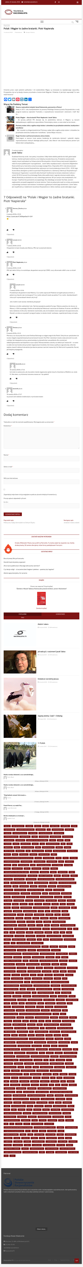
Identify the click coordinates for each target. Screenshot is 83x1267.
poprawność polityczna (36, 1039)
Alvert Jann (69, 829)
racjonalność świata (41, 1063)
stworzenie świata (71, 1095)
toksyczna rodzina (55, 1113)
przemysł (58, 1053)
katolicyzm (18, 957)
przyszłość (38, 1060)
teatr (13, 1109)
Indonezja (55, 925)
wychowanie (36, 1145)
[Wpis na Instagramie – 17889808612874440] (41, 1204)
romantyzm (47, 1074)
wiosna (17, 1138)
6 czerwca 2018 (8, 32)
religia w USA (71, 1067)
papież (25, 1021)
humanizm (30, 921)
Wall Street (52, 1131)
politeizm (22, 1035)
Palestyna (8, 1021)
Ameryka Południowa (20, 833)
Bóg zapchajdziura (59, 851)
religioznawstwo (56, 1070)
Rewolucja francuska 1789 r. (13, 1074)
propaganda (8, 1053)
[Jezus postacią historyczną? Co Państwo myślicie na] (67, 1219)
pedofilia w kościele (19, 1024)
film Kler (38, 904)
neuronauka (61, 1003)
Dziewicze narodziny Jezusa (48, 679)
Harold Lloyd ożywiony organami (14, 562)
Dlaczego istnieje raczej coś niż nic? (15, 875)
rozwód (15, 1078)
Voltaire (42, 1131)
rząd (53, 1078)
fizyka (62, 904)
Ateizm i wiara (43, 624)
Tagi (22, 617)
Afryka (74, 826)
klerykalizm (50, 957)
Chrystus (73, 858)
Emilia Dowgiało (20, 890)
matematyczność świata (41, 985)
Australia (7, 844)
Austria (16, 844)
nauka (21, 1003)
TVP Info (42, 1120)
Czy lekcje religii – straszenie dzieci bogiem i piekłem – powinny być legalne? (29, 569)
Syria (51, 1102)
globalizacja (17, 911)
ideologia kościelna (59, 921)
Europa (28, 32)
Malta (27, 982)
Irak (70, 929)
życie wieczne (73, 1152)
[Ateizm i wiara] (20, 624)
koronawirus (45, 964)
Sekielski (70, 1081)
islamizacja (20, 932)
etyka (45, 893)
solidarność (32, 1088)
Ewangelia (8, 900)
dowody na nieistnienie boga (65, 879)
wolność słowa (51, 1141)
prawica (46, 1046)
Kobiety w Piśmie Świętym (12, 960)
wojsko (68, 1138)
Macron (57, 978)
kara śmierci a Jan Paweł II (12, 953)
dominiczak (8, 879)
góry (47, 911)
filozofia (55, 904)
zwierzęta (50, 1152)
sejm (63, 1081)
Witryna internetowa (11, 478)
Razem (28, 1067)
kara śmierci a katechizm (30, 953)
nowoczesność (9, 1010)
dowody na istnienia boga (46, 879)
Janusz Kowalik (68, 936)
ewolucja (29, 900)
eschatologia (36, 893)
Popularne (23, 614)
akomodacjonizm (57, 829)
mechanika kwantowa (11, 989)
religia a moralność (46, 1067)
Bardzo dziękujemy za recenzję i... (14, 816)
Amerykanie (33, 833)
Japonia (7, 939)
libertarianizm (59, 975)
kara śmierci (56, 950)
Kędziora (26, 957)
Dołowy (74, 875)
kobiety (65, 957)
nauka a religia (31, 1003)
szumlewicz (39, 1106)
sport (19, 1092)
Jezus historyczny (56, 939)
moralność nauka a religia (40, 996)
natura (14, 1003)
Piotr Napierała (18, 262)
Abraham (29, 826)
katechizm (8, 957)
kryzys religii (21, 971)
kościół (63, 964)
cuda (32, 865)
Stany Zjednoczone (19, 1095)
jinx (13, 943)
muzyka (72, 996)
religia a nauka (59, 1067)
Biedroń (59, 847)
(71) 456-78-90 (10, 1244)
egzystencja (24, 886)
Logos (7, 978)
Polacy (14, 1035)
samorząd (14, 1081)
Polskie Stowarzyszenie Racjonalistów (16, 1039)
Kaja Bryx (63, 946)
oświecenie (63, 1017)
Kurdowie (16, 975)
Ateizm (53, 840)
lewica (33, 975)
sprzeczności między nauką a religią (61, 1092)
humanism (21, 921)
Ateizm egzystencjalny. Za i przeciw (15, 573)
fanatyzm (61, 900)
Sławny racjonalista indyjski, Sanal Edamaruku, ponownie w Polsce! (39, 107)
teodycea (37, 1109)
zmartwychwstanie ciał (67, 1148)
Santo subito (24, 1081)
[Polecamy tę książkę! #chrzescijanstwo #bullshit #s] (16, 1219)
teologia (46, 1109)
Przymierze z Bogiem (11, 1060)
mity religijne (66, 992)
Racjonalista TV (8, 1260)
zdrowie (25, 1148)
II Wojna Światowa (10, 925)
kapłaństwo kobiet (43, 950)
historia (32, 32)
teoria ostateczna (67, 1109)
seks (6, 1085)
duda (6, 883)
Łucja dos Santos (17, 978)
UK (12, 1124)
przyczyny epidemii (23, 1056)
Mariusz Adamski (26, 985)
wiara (30, 1134)
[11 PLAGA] (20, 743)
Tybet (61, 1120)
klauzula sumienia (38, 957)
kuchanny (71, 971)
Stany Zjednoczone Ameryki (36, 1095)
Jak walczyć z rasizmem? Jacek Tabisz (51, 651)
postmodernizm (9, 1042)
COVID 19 (69, 861)
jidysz (6, 943)
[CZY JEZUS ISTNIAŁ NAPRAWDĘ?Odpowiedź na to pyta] (67, 1204)
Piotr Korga (8, 1028)
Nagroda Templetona (35, 1000)
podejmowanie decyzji (68, 1031)
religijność (15, 1070)
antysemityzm (9, 840)
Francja (7, 907)
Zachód (69, 1145)
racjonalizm (18, 1063)
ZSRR (41, 1152)
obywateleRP (56, 1010)
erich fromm (25, 893)
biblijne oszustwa (48, 847)
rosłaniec (63, 1074)
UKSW (27, 1124)
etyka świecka (66, 893)
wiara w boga (39, 1134)
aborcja (7, 826)
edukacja (7, 886)
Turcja (34, 1120)
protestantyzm (20, 1053)
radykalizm (69, 1063)
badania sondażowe (52, 844)
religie (7, 1070)
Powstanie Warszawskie (25, 1042)
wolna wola (18, 1141)
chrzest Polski (52, 861)
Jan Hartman (19, 936)
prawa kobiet (52, 1042)
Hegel (57, 914)
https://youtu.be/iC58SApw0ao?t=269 (19, 216)
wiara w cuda (50, 1134)
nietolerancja (30, 1007)
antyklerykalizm (55, 836)
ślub (57, 1085)
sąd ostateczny (69, 1078)
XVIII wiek (61, 1145)
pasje (48, 1021)
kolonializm (34, 960)
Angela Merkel (25, 836)
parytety (33, 1021)
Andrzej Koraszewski (11, 836)
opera (63, 1014)
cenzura (38, 858)
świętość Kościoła (29, 1102)
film (31, 904)
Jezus (45, 939)
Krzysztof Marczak (34, 971)
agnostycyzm (40, 829)
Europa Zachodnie (47, 897)
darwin (27, 868)
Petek (39, 1024)
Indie (47, 925)
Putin (69, 1060)
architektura (20, 840)
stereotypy (59, 1095)
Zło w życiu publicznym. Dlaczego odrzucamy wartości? (22, 566)
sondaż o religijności (44, 1088)
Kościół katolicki (9, 968)
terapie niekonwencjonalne (12, 1113)
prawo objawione (55, 1049)
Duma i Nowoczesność (18, 883)
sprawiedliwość (28, 1092)
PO (31, 1031)
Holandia (53, 918)
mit (34, 992)
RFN (26, 1074)
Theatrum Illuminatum (40, 1113)
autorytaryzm (25, 844)
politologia (40, 1035)
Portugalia (59, 1039)
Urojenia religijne (71, 1127)
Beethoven (8, 847)
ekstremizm (8, 890)
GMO (40, 911)
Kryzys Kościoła (9, 971)
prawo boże (63, 1046)
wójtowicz (8, 1141)
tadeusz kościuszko (59, 1106)
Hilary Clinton (9, 918)
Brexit (15, 854)
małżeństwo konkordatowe (60, 982)
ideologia (47, 921)
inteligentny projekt (21, 929)
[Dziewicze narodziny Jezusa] (20, 679)
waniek (61, 1131)
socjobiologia (21, 1088)
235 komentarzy (53, 682)
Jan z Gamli (41, 936)
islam (12, 932)
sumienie (7, 1099)
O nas (55, 1260)
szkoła (7, 1106)
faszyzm (7, 904)
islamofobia (39, 932)
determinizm (62, 872)
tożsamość (32, 1116)
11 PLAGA (41, 743)
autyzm (35, 844)
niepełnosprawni (18, 1007)
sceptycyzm (45, 1081)
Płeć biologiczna (9, 1031)
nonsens (40, 1007)
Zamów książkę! (41, 608)
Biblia (38, 847)
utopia (35, 1131)
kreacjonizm (48, 968)
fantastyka (71, 900)
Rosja (55, 1074)
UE (6, 1124)
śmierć (64, 1085)
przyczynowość (9, 1056)
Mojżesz (7, 996)
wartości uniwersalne (11, 1134)
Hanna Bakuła (39, 914)
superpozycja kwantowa (21, 1099)
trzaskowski (25, 1120)
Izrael (69, 932)
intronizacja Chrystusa (58, 929)
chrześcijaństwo (26, 861)
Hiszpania (44, 918)
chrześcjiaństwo (39, 861)
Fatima (15, 904)
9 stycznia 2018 (43, 627)
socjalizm (72, 1085)
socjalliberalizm (9, 1088)
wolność (27, 1141)
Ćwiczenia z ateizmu (43, 865)
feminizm (23, 904)
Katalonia (73, 953)
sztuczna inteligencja (18, 1106)
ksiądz (55, 971)
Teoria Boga (55, 1109)
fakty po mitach (51, 900)
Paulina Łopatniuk (68, 1021)
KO (58, 957)
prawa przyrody (64, 1042)
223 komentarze (52, 719)
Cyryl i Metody (57, 865)
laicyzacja (25, 975)
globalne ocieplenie (29, 911)
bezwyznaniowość (27, 847)
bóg (28, 851)
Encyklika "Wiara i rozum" (36, 890)
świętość (17, 1102)
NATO (7, 1003)
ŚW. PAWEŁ (34, 1099)
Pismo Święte (51, 1028)
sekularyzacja (15, 1085)
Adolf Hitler (65, 826)
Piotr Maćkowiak (20, 1028)
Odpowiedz (10, 234)
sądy (6, 1081)
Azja (42, 844)
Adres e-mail (8, 467)
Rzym (59, 1078)
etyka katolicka (54, 893)
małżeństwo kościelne (11, 985)
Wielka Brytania (70, 1134)
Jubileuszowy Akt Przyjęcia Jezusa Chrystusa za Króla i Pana (22, 946)
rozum (7, 1078)
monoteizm (17, 996)
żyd (6, 1155)
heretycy (65, 914)
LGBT (40, 975)
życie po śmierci (61, 1152)
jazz (39, 939)
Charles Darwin (48, 858)
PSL (46, 1060)
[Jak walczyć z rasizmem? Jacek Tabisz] (20, 651)
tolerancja (66, 1113)
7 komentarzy (18, 32)
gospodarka (56, 911)
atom (67, 840)
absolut (38, 826)
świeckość (8, 1102)
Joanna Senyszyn (37, 943)
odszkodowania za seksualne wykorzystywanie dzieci (35, 1014)
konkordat (73, 960)
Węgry (23, 1134)
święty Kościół (42, 1102)
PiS (42, 1028)
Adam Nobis (54, 826)
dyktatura (53, 883)
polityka (57, 1035)
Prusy (42, 1053)
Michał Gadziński (68, 989)
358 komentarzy (53, 627)
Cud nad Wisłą (23, 865)
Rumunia (45, 1078)
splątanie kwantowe (59, 1088)
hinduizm (19, 918)
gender (54, 907)
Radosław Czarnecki (56, 1063)
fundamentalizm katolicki (41, 907)
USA (28, 1131)
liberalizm (48, 975)
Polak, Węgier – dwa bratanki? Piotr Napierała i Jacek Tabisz (36, 117)
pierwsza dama (65, 1024)
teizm (29, 1109)
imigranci (31, 925)
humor (39, 921)
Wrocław (7, 1145)
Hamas (20, 914)
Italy (62, 932)
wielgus (60, 1134)
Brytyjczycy (24, 854)
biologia (67, 847)
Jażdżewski (31, 939)
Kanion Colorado (10, 950)
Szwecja (48, 1106)
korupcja (55, 964)
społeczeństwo (9, 1092)
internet (46, 929)
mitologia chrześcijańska (45, 992)
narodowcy (60, 1000)
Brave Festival (72, 851)
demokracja (44, 872)
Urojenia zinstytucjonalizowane (14, 1131)
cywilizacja (68, 865)
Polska (65, 1035)
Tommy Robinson (10, 1116)
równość (72, 1074)
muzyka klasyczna (10, 1000)
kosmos (39, 968)
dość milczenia (31, 879)
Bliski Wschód (9, 851)
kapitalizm (32, 950)
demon (53, 872)
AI (48, 829)
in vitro (40, 925)
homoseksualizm (9, 921)
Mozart (53, 996)
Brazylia (7, 854)
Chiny (65, 858)
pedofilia (7, 1024)
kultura (7, 975)
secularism (55, 1081)
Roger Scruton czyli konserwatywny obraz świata (33, 136)
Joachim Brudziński (23, 943)
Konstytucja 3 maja (33, 964)
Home (49, 1260)
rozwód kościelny (25, 1078)
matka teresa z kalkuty (69, 985)
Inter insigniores (35, 929)
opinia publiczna (9, 1017)
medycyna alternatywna (44, 989)
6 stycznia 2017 (43, 654)
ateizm (60, 840)
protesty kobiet (32, 1053)
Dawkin (46, 868)
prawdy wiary (36, 1046)
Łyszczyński (48, 978)
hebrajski (49, 914)
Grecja (65, 911)
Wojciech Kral (51, 1138)
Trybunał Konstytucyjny (12, 1120)
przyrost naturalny (26, 1060)
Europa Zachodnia (33, 897)
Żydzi (12, 1155)
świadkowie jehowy (47, 1099)
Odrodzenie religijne (11, 1014)
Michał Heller (9, 992)
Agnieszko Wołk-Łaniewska (25, 829)
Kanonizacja (21, 950)
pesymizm (31, 1024)
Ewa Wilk (67, 897)
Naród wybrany (49, 1000)
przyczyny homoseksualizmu (40, 1056)
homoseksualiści (64, 918)
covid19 (7, 865)
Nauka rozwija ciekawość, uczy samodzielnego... (19, 774)
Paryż (41, 1021)
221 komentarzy (53, 746)
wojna (61, 1138)
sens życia (25, 1085)
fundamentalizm (26, 907)
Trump (68, 1116)
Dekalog (54, 868)
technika (21, 1109)
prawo (54, 1046)
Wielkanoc (8, 1138)
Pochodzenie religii (41, 1031)
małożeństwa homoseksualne (13, 982)
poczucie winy (55, 1031)
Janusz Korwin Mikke (54, 936)
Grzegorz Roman (10, 914)
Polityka (7, 25)
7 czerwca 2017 (43, 746)
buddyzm (33, 854)
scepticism (35, 1081)
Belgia (17, 847)
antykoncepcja (68, 836)
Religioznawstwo (42, 1070)
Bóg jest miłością (38, 851)
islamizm (29, 932)
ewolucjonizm (39, 900)
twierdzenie (52, 1120)
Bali (63, 844)
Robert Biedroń (35, 1074)
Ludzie (27, 978)
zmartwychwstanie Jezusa (12, 1152)
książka (63, 971)
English (49, 890)
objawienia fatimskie (32, 1010)
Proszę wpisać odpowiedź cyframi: (15, 498)
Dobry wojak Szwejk (45, 875)
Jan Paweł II (30, 936)
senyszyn (34, 1085)
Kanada (72, 946)
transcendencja (58, 1116)
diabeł (71, 872)
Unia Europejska (37, 1124)
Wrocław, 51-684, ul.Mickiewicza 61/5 (17, 1241)
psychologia (60, 1060)
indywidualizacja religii (68, 925)
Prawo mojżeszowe (27, 1049)
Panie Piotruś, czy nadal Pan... (13, 805)
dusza (30, 883)
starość (50, 1095)
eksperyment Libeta (64, 886)
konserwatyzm (9, 964)
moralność (27, 996)
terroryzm (27, 1113)
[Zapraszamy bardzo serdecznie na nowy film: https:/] (41, 1219)
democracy (34, 872)
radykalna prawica (10, 1067)
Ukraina (19, 1124)
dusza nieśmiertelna (41, 883)
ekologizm (42, 886)
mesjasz (57, 989)
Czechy (7, 868)
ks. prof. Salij (46, 971)
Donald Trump (19, 879)
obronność (45, 1010)
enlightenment (59, 890)
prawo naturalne (41, 1049)
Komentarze (60, 614)
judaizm (45, 946)
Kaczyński (54, 946)
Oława (56, 1014)
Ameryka (7, 833)
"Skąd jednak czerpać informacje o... (15, 795)
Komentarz (8, 426)
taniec (7, 1109)
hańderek (28, 914)
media (22, 989)
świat (69, 1099)
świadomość (60, 1099)
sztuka (30, 1106)
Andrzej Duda (59, 833)
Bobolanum (20, 851)
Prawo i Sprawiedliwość (12, 1049)
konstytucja (20, 964)
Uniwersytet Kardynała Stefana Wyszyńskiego (18, 1127)
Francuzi (15, 907)
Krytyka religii (72, 968)
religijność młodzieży (28, 1070)
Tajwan (71, 1106)
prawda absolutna (10, 1046)
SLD (51, 1085)
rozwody (36, 1078)
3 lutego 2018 (42, 719)
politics (31, 1035)
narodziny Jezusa (72, 1000)
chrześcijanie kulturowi (11, 861)
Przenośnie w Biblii (70, 1053)
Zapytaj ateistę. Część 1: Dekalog (50, 716)
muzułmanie (62, 996)
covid (61, 861)
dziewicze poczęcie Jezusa (67, 883)
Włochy (34, 1138)
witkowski (25, 1138)
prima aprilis (67, 1049)
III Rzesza (22, 925)
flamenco (70, 904)
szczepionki (67, 1102)
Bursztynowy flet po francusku (14, 558)
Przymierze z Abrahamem (68, 1056)
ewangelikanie (19, 900)
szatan (58, 1102)
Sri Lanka (7, 1095)
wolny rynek (62, 1141)
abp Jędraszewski (18, 826)
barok (69, 844)
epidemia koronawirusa (11, 893)
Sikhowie (43, 1085)
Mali (64, 978)
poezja (7, 1035)
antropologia (43, 836)
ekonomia (52, 886)
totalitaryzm (22, 1116)
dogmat (57, 875)
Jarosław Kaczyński (18, 939)
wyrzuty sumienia (49, 1145)
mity (57, 992)
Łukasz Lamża (37, 978)
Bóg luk (48, 851)
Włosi (42, 1138)
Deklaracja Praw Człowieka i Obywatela (16, 872)
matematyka (55, 985)
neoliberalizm (50, 1003)
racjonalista (8, 1063)
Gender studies (64, 907)
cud (15, 865)
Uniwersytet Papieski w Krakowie (44, 1127)
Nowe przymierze (61, 1007)
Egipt (15, 886)
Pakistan (73, 1017)
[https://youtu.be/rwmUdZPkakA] (16, 1204)
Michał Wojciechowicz (23, 992)
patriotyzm (57, 1021)
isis (6, 932)
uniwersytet (49, 1124)
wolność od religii (38, 1141)
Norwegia (49, 1007)
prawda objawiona (24, 1046)
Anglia (34, 836)
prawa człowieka (40, 1042)
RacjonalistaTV (10, 1251)
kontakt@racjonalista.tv (30, 2)
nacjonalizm (22, 1000)
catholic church (44, 854)
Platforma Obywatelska (65, 1028)
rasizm (21, 1067)
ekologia (33, 886)
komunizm (63, 960)
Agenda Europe (9, 829)
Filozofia (46, 904)
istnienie (48, 932)
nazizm (41, 1003)
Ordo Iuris (29, 1017)
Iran (76, 929)
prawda (74, 1042)
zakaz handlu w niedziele (12, 1148)
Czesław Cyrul (17, 868)
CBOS (54, 854)
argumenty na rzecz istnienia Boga (37, 840)
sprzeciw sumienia (42, 1092)
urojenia (60, 1127)
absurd (45, 826)
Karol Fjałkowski (61, 953)
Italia (56, 932)
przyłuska (54, 1056)
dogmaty (65, 875)
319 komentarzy (53, 654)
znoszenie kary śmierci (30, 1152)
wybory (27, 1145)
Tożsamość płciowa (44, 1116)
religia (35, 1067)
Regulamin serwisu (65, 1260)
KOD (25, 960)
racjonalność (29, 1063)
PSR (52, 1060)
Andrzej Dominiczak (45, 833)
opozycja (20, 1017)
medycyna (31, 989)
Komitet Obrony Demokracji (49, 960)
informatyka (8, 929)
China (58, 858)
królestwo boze (60, 968)
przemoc (49, 1053)
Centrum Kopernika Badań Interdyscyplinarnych (18, 858)
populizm (49, 1039)
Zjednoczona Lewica (37, 1148)
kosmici (31, 968)
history (36, 918)
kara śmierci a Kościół (47, 953)
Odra (64, 1010)
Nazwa (6, 455)
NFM (69, 1003)
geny (74, 907)
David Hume (36, 868)
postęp (68, 1039)
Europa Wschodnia (18, 897)
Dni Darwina (32, 875)
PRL (75, 1049)
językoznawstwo (69, 939)
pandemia (17, 1021)
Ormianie (54, 1017)
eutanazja (58, 897)
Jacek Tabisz (17, 152)
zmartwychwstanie (51, 1148)
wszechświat (17, 1145)
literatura (69, 975)
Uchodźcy (69, 1120)
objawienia (20, 1010)
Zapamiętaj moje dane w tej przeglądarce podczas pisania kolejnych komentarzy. (30, 494)
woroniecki (73, 1141)
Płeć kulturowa (22, 1031)
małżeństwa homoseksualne (40, 982)
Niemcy (7, 1007)
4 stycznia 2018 (43, 682)
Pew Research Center (51, 1024)
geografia (7, 911)
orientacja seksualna (42, 1017)
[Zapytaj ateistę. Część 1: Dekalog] (20, 716)
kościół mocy (21, 968)
